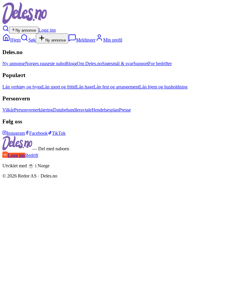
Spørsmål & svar (117, 63)
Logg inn (47, 30)
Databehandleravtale (72, 109)
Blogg (71, 63)
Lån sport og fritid (59, 86)
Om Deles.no (89, 63)
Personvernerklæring (33, 109)
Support (140, 63)
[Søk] (5, 30)
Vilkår (8, 109)
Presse (125, 109)
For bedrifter (160, 63)
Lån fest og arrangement (116, 86)
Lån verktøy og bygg (22, 86)
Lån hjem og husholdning (163, 86)
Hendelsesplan (105, 109)
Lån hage (85, 86)
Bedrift (31, 155)
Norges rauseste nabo (45, 63)
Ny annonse (26, 30)
